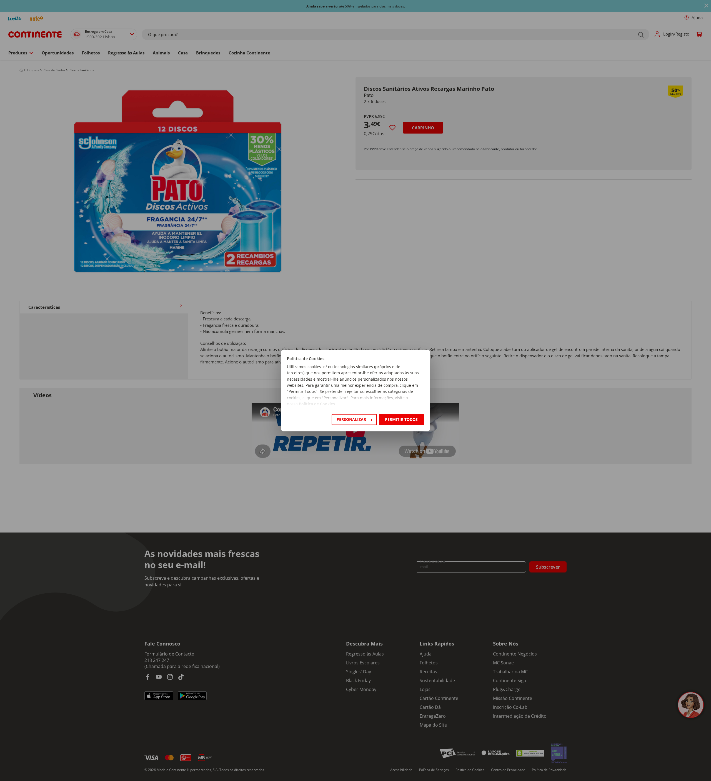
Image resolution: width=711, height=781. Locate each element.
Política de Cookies (317, 404)
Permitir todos (401, 419)
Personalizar (351, 419)
